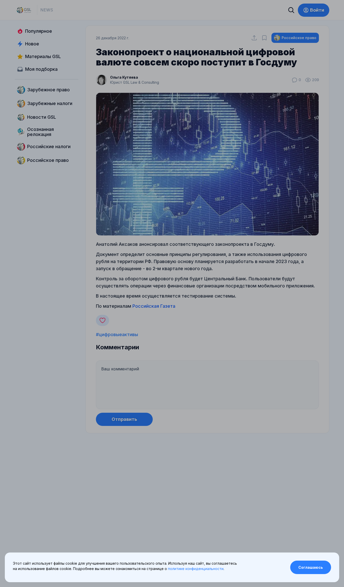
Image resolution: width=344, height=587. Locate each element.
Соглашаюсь (310, 567)
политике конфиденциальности (195, 568)
